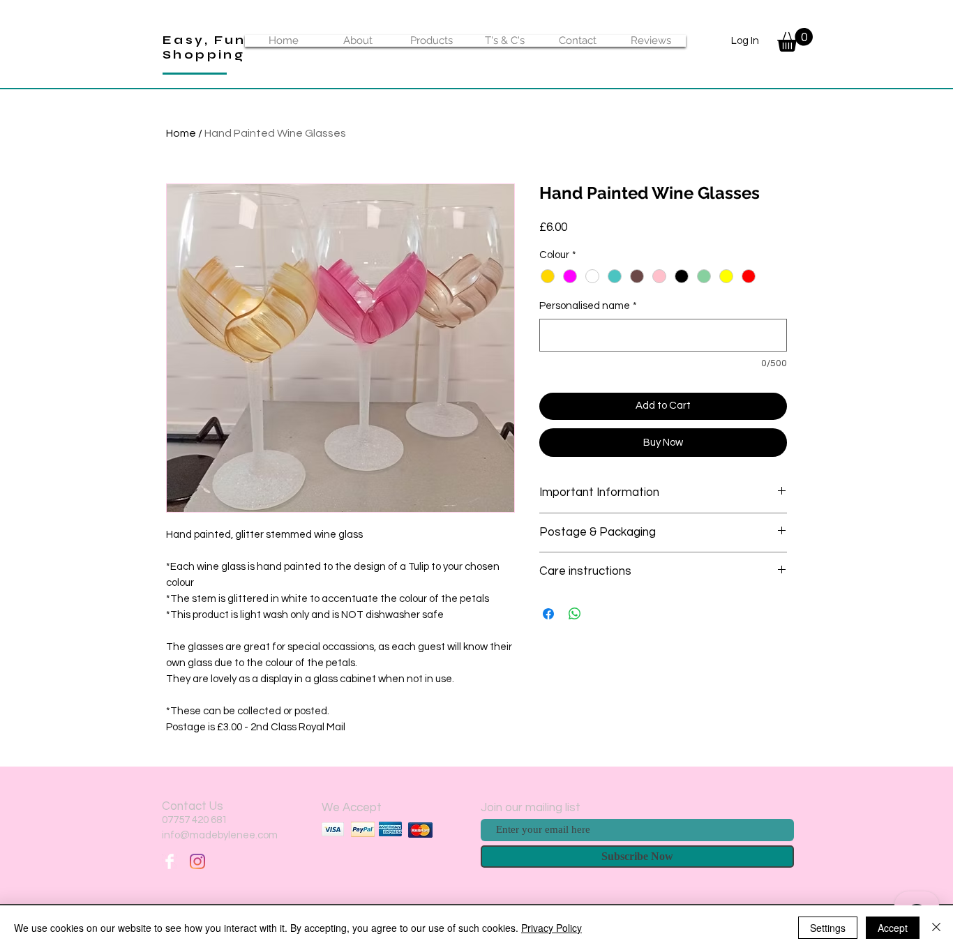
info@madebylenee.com (220, 835)
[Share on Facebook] (548, 613)
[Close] (936, 928)
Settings (828, 928)
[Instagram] (197, 861)
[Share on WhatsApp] (574, 613)
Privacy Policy (551, 928)
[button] (795, 40)
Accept (893, 928)
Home (181, 133)
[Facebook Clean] (169, 861)
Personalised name (588, 306)
